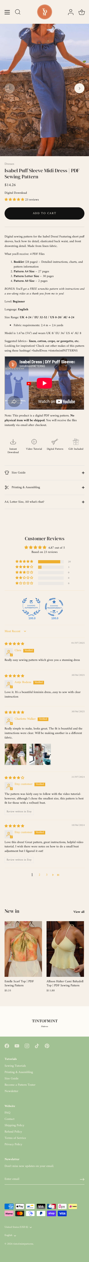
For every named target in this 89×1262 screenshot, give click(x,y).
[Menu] (7, 12)
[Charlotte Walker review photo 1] (15, 754)
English (8, 1235)
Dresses (9, 164)
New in (12, 911)
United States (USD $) (16, 1227)
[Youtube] (17, 1046)
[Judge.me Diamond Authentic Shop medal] (31, 607)
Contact (9, 1119)
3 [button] (46, 874)
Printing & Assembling (25, 487)
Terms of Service (15, 1138)
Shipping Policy (14, 1125)
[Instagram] (27, 1046)
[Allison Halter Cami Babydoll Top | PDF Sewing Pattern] (65, 949)
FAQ (7, 1113)
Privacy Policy (13, 1144)
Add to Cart (44, 213)
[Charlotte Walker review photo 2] (40, 754)
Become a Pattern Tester (20, 1085)
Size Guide (18, 473)
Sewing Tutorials (15, 1066)
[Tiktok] (37, 1046)
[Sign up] (82, 1179)
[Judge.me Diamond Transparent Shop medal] (54, 607)
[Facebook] (7, 1046)
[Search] (18, 13)
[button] (10, 88)
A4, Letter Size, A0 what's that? (24, 502)
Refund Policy (13, 1132)
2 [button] (39, 874)
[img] (14, 644)
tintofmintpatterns (23, 1244)
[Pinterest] (47, 1046)
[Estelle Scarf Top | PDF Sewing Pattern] (23, 949)
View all (78, 912)
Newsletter (11, 1091)
